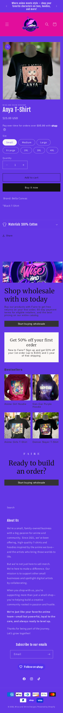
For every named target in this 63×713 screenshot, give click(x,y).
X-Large (10, 150)
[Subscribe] (49, 654)
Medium (26, 142)
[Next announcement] (56, 6)
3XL (39, 150)
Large (43, 142)
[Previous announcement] (6, 6)
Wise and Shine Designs (26, 706)
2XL (26, 150)
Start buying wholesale (31, 323)
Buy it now (31, 187)
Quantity (7, 158)
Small (9, 142)
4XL (52, 150)
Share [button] (9, 235)
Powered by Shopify (46, 706)
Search (11, 507)
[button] (7, 24)
